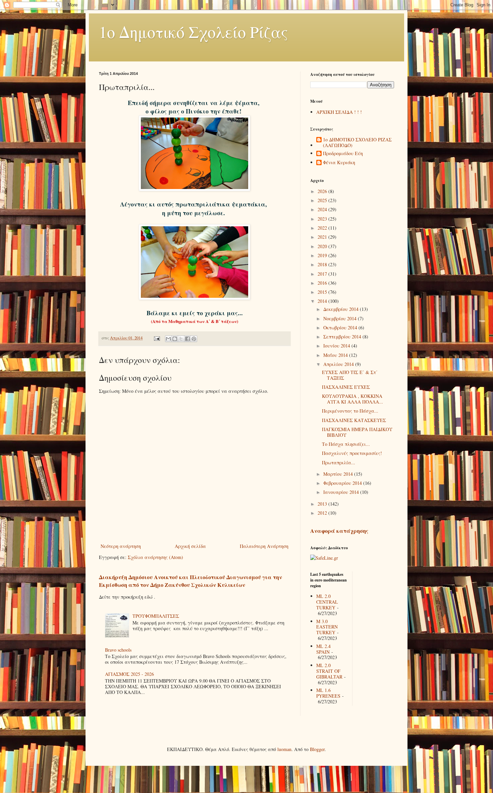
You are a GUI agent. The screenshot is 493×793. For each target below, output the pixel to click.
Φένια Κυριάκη (339, 163)
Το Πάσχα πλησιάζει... (346, 444)
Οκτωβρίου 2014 (341, 327)
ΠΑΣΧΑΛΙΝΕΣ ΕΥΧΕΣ (346, 387)
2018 (323, 264)
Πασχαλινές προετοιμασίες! (352, 453)
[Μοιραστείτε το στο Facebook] (187, 338)
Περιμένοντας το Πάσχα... (350, 411)
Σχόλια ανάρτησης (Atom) (155, 557)
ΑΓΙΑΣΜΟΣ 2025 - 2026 (129, 674)
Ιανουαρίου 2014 (341, 492)
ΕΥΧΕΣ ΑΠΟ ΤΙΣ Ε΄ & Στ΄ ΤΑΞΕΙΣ (350, 375)
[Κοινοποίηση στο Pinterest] (193, 338)
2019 (323, 255)
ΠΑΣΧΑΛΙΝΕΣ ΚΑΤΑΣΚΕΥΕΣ (354, 420)
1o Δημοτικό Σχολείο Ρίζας (193, 31)
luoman (284, 749)
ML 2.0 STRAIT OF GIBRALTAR (329, 671)
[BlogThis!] (174, 338)
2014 (323, 301)
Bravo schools (118, 650)
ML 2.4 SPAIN (323, 649)
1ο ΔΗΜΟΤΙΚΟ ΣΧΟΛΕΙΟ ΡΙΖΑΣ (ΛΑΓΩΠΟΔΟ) (357, 142)
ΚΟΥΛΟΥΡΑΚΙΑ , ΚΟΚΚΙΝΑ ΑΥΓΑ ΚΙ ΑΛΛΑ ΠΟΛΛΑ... (352, 399)
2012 (323, 513)
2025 (323, 200)
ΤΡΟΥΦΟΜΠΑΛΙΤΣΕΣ (155, 616)
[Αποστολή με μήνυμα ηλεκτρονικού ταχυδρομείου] (168, 338)
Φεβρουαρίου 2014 (343, 483)
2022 (323, 228)
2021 (323, 237)
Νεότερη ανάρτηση (121, 546)
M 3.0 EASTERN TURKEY (327, 627)
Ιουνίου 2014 (337, 345)
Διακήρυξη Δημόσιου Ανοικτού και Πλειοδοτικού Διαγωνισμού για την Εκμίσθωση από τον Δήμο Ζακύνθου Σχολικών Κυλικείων (190, 581)
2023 (323, 219)
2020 (323, 246)
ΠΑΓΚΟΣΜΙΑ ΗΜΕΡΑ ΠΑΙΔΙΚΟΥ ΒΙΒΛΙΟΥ (357, 432)
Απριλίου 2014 (339, 364)
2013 (323, 504)
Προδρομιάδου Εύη (343, 153)
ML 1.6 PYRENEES (328, 693)
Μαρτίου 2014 (338, 474)
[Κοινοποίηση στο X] (181, 338)
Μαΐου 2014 (336, 355)
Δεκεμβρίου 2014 (341, 309)
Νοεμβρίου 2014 (340, 318)
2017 (323, 274)
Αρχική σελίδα (190, 546)
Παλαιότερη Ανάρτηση (264, 546)
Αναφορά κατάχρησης (339, 531)
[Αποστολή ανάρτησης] (156, 338)
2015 (323, 292)
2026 (323, 191)
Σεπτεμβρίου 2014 (343, 336)
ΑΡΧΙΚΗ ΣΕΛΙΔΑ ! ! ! (339, 112)
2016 (323, 283)
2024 (323, 209)
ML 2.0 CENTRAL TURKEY (327, 602)
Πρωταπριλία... (338, 462)
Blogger (317, 749)
